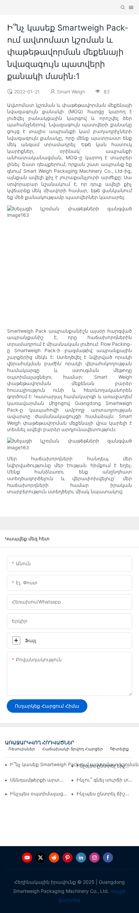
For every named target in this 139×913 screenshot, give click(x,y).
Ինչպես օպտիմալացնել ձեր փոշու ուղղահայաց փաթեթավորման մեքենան (38, 793)
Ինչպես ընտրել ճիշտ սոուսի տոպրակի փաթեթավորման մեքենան (105, 766)
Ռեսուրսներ (21, 748)
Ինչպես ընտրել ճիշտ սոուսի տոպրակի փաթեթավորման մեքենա (105, 793)
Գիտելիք (119, 748)
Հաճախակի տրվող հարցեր (72, 748)
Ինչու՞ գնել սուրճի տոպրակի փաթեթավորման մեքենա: (105, 780)
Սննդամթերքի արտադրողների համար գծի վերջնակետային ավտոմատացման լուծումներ (38, 780)
